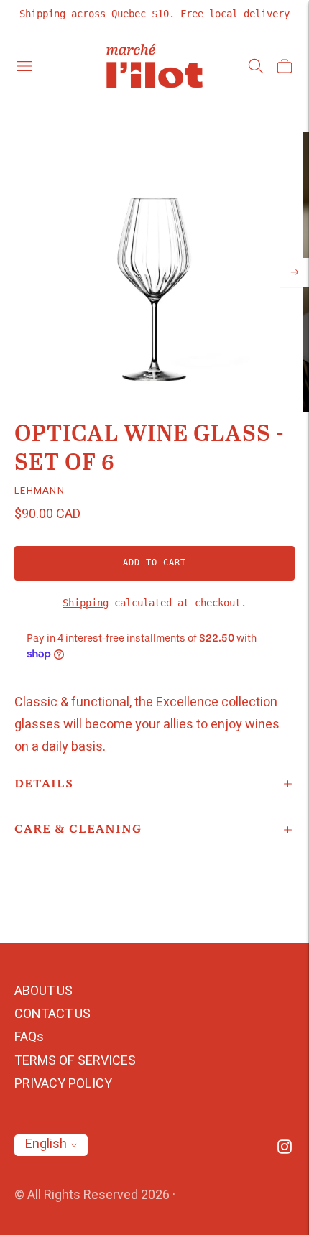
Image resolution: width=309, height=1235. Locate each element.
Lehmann (39, 490)
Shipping (86, 603)
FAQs (29, 1037)
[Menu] (24, 66)
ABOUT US (43, 991)
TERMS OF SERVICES (75, 1060)
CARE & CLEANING (78, 829)
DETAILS (43, 784)
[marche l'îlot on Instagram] (284, 1150)
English (46, 1144)
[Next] (294, 272)
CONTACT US (52, 1014)
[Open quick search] (256, 66)
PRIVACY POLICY (63, 1083)
